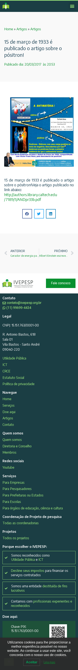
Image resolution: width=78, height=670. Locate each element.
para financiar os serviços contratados (39, 572)
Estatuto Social (13, 378)
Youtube (8, 467)
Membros (9, 452)
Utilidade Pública (14, 358)
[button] (72, 6)
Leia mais (49, 662)
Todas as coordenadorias (20, 523)
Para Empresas (13, 482)
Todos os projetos (15, 538)
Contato (8, 425)
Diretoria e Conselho (17, 446)
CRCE (6, 371)
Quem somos (12, 440)
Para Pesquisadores (17, 489)
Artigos (21, 29)
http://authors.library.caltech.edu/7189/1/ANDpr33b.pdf (30, 197)
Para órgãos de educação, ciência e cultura (32, 508)
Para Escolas (11, 502)
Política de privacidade (18, 384)
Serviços (8, 405)
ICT (4, 365)
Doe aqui (8, 412)
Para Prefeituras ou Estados (22, 495)
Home (8, 29)
